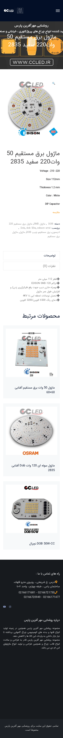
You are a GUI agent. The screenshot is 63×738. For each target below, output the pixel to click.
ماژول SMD (39, 224)
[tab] (31, 255)
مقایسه (56, 212)
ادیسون (56, 232)
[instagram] (10, 607)
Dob (23, 228)
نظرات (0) (49, 266)
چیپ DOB (31, 232)
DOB (50, 224)
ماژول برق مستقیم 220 (20, 224)
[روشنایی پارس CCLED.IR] (14, 11)
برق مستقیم (44, 232)
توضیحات (49, 255)
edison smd (43, 228)
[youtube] (4, 607)
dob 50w (31, 228)
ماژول (22, 232)
